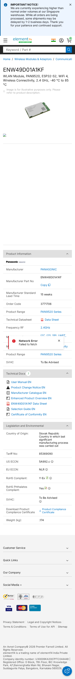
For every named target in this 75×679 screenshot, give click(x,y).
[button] (5, 40)
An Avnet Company (14, 646)
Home (6, 59)
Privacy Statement (13, 622)
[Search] (69, 50)
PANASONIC (49, 269)
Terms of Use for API (42, 626)
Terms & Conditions (14, 626)
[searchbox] (34, 50)
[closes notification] (70, 4)
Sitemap (62, 626)
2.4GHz (45, 327)
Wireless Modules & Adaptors (33, 59)
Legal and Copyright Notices (44, 622)
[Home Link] (30, 40)
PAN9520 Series (51, 311)
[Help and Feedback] (67, 671)
